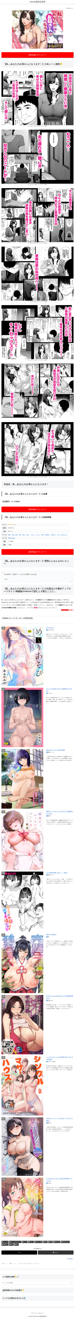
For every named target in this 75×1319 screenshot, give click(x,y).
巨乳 (20, 534)
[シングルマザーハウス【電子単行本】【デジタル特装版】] (22, 1085)
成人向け (53, 534)
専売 (42, 534)
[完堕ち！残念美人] (22, 963)
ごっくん (37, 534)
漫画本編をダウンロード (37, 55)
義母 (9, 534)
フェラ (32, 534)
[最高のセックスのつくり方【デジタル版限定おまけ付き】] (22, 840)
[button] (56, 1252)
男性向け (47, 534)
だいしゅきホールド (62, 534)
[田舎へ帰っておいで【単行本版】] (22, 779)
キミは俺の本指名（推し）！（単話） (57, 872)
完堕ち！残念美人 (51, 934)
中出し (28, 534)
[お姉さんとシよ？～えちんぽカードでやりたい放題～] (22, 1146)
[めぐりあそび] (22, 656)
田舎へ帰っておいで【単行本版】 (55, 750)
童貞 (23, 534)
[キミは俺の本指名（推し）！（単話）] (22, 902)
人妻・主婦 (15, 534)
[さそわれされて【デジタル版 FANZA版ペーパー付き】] (22, 1207)
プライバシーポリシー (37, 1313)
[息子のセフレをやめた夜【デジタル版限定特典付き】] (22, 1024)
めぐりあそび (50, 627)
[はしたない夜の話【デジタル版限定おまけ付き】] (22, 717)
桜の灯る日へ (11, 538)
